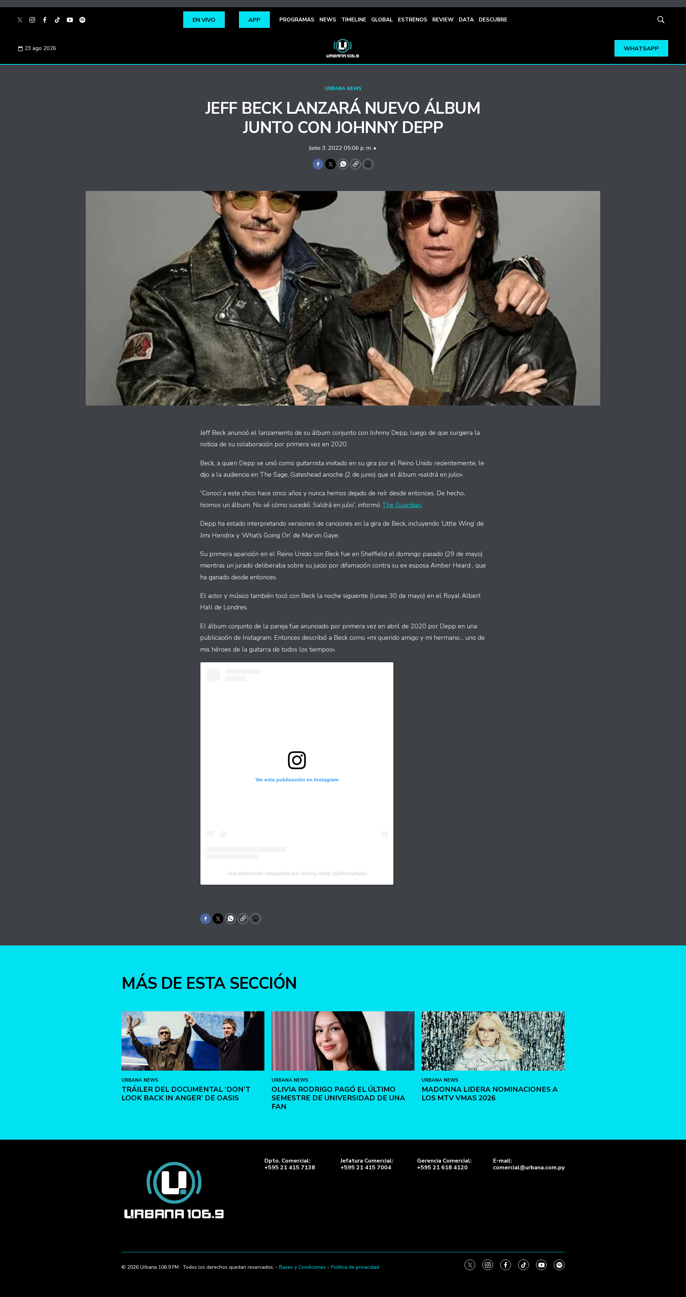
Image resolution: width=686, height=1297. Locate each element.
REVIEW (443, 19)
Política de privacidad (355, 1267)
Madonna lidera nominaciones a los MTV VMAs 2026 (490, 1094)
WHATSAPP (641, 49)
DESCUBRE (493, 19)
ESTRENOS (412, 19)
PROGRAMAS (296, 19)
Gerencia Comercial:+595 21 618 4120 (444, 1164)
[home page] (343, 48)
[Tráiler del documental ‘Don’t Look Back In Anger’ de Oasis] (192, 1041)
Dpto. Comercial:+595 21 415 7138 (289, 1164)
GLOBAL (382, 19)
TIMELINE (353, 19)
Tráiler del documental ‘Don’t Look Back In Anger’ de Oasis (185, 1094)
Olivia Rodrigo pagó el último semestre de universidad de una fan (338, 1098)
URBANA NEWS (343, 88)
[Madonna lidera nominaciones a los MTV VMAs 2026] (493, 1041)
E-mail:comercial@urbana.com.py (529, 1164)
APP (254, 20)
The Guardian (401, 505)
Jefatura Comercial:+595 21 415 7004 (366, 1164)
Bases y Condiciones (302, 1267)
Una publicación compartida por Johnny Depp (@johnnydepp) (297, 873)
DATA (466, 19)
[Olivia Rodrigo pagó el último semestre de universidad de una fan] (343, 1041)
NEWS (327, 19)
